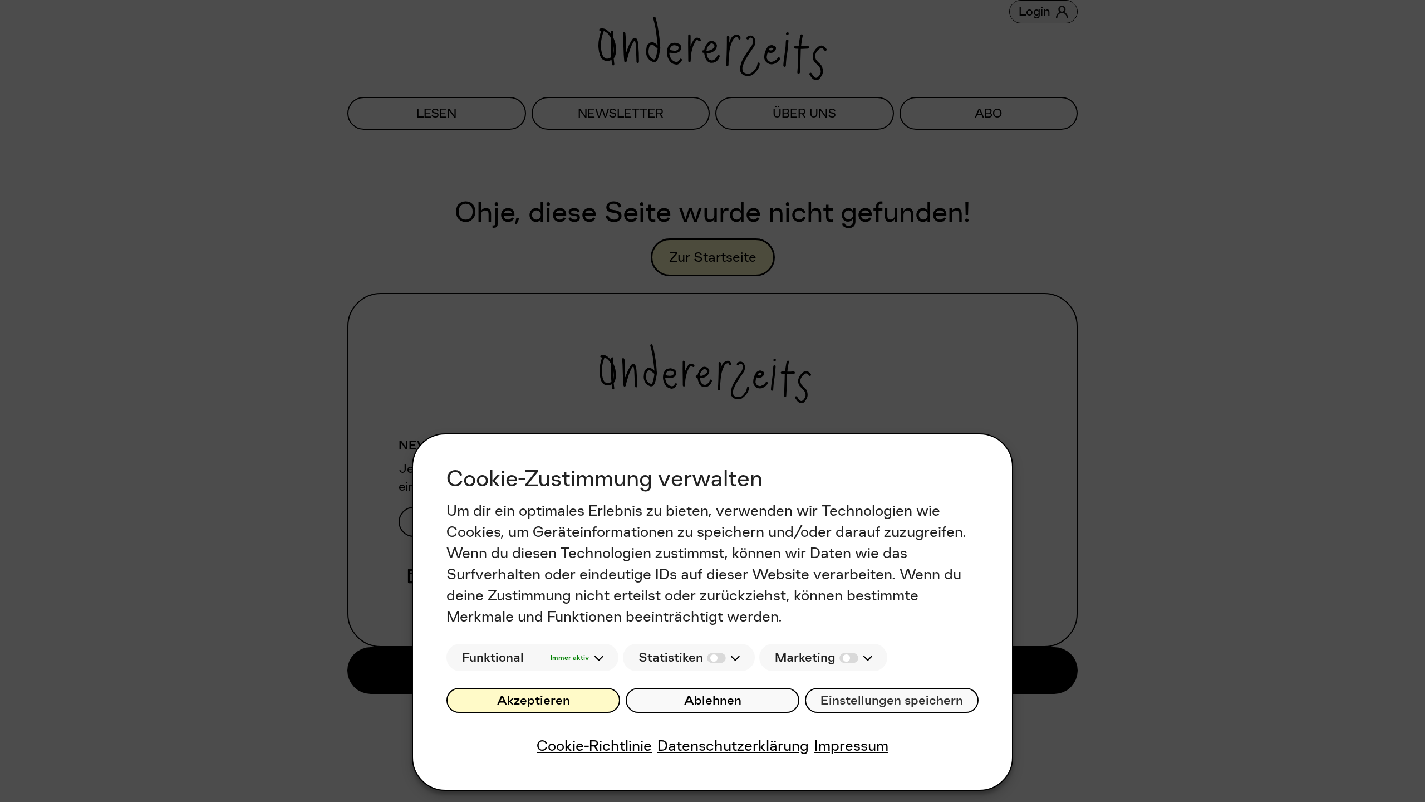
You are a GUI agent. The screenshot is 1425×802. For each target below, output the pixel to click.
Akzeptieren (533, 700)
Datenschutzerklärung (733, 745)
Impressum (851, 745)
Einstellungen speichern (891, 700)
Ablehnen (712, 700)
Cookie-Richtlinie (594, 745)
